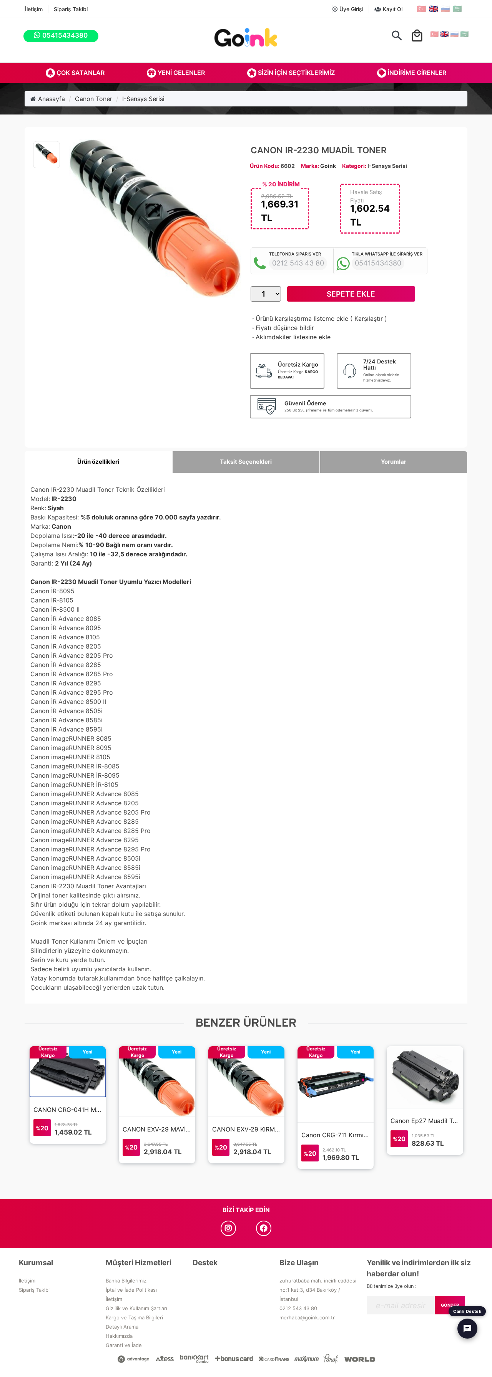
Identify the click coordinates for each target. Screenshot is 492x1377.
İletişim (34, 9)
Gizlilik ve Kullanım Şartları (136, 1308)
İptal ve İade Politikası (131, 1290)
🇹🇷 (421, 8)
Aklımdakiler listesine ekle (291, 337)
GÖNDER (450, 1305)
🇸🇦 (457, 8)
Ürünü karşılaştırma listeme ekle (299, 318)
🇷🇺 (445, 8)
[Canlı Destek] (467, 1329)
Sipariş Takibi (71, 9)
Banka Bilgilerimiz (126, 1280)
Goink (328, 166)
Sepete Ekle (351, 294)
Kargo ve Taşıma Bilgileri (134, 1317)
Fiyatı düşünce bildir (282, 328)
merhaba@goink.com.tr (307, 1317)
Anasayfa (50, 99)
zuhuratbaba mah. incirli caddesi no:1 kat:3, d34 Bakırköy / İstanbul (317, 1289)
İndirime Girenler (416, 72)
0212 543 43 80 (298, 1308)
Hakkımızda (119, 1336)
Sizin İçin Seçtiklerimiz (295, 72)
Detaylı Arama (122, 1327)
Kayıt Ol (391, 9)
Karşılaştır (368, 318)
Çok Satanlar (80, 72)
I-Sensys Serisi (143, 99)
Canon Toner (93, 99)
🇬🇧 (433, 8)
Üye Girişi (350, 9)
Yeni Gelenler (180, 72)
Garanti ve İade (124, 1345)
